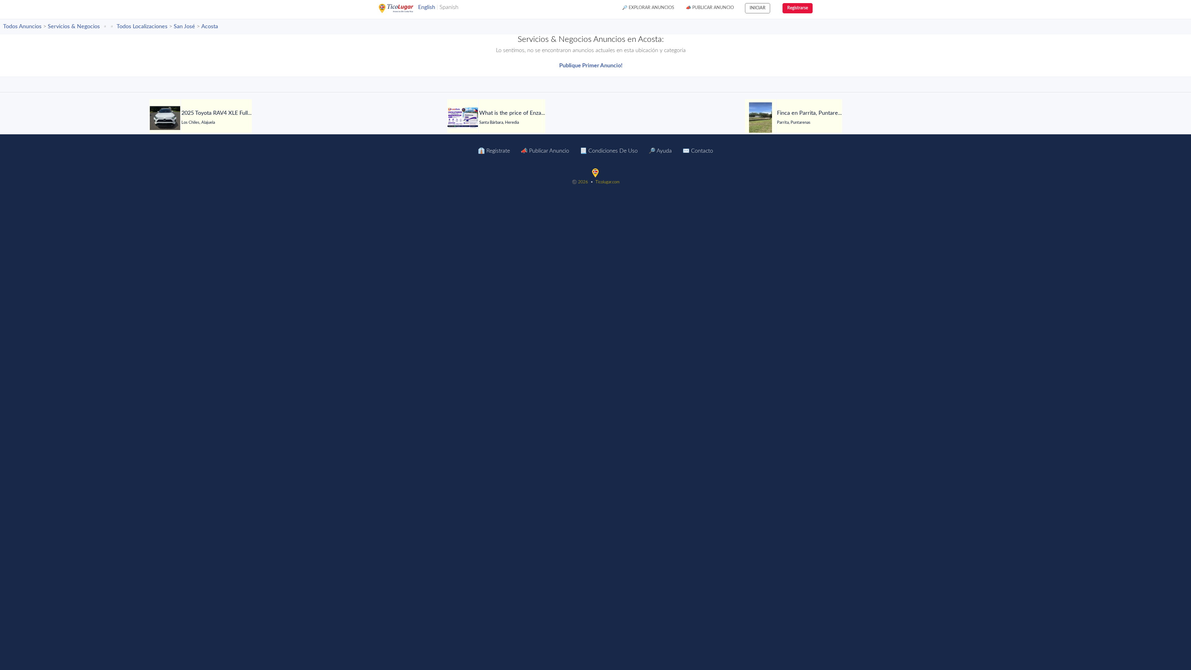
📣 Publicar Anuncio (710, 8)
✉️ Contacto (698, 151)
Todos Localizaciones (142, 26)
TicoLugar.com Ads (402, 8)
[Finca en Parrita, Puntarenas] (760, 117)
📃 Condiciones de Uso (609, 151)
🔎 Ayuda (660, 151)
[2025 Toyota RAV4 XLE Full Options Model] (165, 118)
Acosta (209, 26)
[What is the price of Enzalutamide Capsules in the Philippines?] (463, 118)
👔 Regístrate (494, 151)
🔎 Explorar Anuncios (648, 8)
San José (184, 26)
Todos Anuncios (22, 26)
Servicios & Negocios (74, 26)
